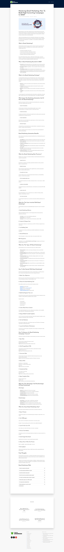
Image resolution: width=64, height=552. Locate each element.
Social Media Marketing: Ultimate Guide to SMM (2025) (39, 509)
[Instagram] (14, 537)
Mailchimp (21, 286)
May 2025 (28, 538)
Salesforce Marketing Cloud (24, 290)
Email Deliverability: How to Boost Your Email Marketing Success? (40, 519)
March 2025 (28, 539)
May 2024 (28, 545)
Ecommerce (20, 16)
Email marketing (24, 16)
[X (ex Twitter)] (12, 537)
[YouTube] (16, 537)
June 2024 (28, 544)
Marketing (28, 16)
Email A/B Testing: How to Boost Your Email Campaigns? (24, 519)
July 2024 (28, 543)
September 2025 (29, 533)
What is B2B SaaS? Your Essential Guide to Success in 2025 (24, 509)
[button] (32, 468)
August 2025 (28, 534)
